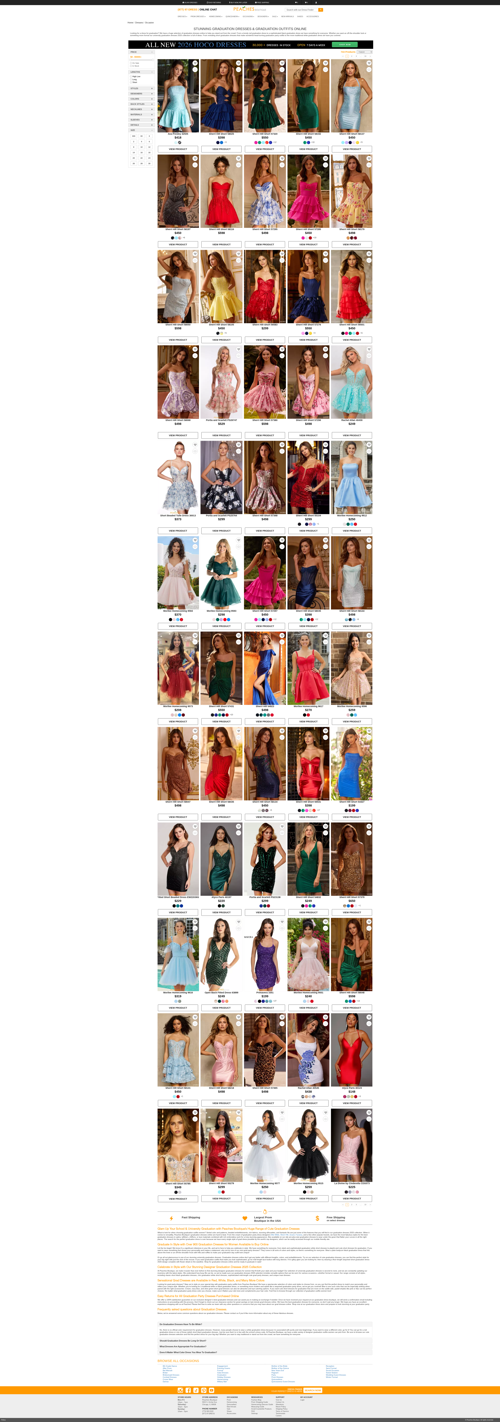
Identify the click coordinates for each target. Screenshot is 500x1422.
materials (136, 114)
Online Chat (208, 9)
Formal (220, 1370)
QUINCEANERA (232, 16)
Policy (3, 1420)
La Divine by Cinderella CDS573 (352, 1183)
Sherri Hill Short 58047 (177, 802)
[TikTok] (196, 1390)
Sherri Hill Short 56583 (264, 324)
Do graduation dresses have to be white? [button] (181, 1324)
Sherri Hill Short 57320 (264, 134)
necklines (136, 109)
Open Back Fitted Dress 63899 (221, 992)
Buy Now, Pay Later (238, 3)
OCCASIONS (248, 16)
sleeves (135, 120)
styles (134, 88)
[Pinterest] (203, 1390)
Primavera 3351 (265, 992)
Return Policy (281, 1407)
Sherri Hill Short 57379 (351, 897)
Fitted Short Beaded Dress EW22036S (178, 897)
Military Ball (222, 1382)
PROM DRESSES (197, 16)
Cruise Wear (168, 1379)
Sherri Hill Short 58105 (221, 324)
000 (133, 136)
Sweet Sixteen (332, 1373)
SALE (274, 16)
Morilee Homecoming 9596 (352, 706)
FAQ (253, 1411)
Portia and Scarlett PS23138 (264, 897)
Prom (229, 1400)
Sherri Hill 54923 (265, 706)
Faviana (299, 1235)
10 (141, 147)
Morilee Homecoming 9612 (352, 515)
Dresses (139, 23)
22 (141, 158)
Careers (279, 1416)
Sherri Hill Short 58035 (308, 611)
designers (136, 94)
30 (149, 163)
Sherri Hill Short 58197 (177, 229)
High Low (136, 76)
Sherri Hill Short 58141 (177, 1088)
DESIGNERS (263, 16)
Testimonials (280, 1413)
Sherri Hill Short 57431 (221, 706)
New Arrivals (287, 16)
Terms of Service (282, 1411)
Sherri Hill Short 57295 (264, 229)
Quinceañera (276, 1379)
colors (135, 99)
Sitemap (254, 1413)
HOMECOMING (215, 16)
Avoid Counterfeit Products (261, 1409)
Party (273, 1375)
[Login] (316, 2)
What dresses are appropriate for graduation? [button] (183, 1346)
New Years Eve (277, 1370)
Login (302, 1400)
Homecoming (222, 1379)
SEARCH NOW (313, 1390)
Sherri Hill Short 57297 (264, 611)
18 (149, 152)
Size (133, 130)
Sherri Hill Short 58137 (351, 134)
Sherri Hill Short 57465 (264, 1088)
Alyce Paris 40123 (352, 1088)
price (134, 52)
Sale (228, 1409)
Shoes (229, 1411)
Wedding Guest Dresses (336, 1375)
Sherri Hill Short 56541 (308, 802)
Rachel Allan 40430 (351, 420)
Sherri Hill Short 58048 (351, 992)
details (135, 125)
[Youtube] (211, 1390)
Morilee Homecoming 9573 (178, 706)
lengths (135, 72)
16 (141, 152)
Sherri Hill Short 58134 (264, 802)
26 (134, 163)
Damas (166, 1382)
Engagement (222, 1366)
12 (149, 147)
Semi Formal (331, 1368)
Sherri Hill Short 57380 (264, 420)
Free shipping (263, 3)
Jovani (292, 1235)
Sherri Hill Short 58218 (221, 1088)
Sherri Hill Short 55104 (308, 515)
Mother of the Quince (280, 1368)
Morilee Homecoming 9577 (265, 1183)
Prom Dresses (277, 1377)
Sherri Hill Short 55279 (221, 1183)
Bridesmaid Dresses (171, 1375)
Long (134, 79)
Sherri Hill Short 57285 (308, 229)
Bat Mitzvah (167, 1370)
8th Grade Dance (170, 1366)
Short (134, 82)
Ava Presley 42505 (178, 134)
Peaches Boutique (473, 1420)
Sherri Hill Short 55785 (177, 1183)
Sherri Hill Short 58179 (351, 229)
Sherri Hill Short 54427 (351, 802)
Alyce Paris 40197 (221, 897)
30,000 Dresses (190, 3)
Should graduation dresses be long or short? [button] (183, 1341)
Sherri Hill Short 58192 (308, 134)
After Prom (167, 1368)
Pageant (274, 1373)
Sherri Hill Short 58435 (221, 802)
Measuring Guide (257, 1407)
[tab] (265, 1324)
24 (149, 158)
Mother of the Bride (279, 1366)
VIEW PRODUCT (178, 149)
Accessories (231, 1413)
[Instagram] (180, 1390)
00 (141, 136)
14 (134, 152)
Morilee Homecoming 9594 (178, 611)
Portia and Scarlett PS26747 (221, 420)
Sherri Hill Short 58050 (177, 324)
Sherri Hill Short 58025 (221, 134)
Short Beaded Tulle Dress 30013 (178, 515)
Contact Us (280, 1402)
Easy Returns (214, 3)
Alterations (280, 1404)
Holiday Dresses (224, 1377)
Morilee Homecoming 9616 (178, 992)
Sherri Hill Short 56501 (351, 324)
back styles (137, 104)
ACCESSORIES (313, 16)
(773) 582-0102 (207, 1411)
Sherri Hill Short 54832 (308, 897)
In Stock (135, 66)
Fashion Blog (256, 1400)
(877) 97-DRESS (208, 1414)
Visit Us (279, 1400)
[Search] (320, 10)
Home (130, 23)
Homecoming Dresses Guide (262, 1404)
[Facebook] (188, 1390)
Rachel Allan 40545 (308, 1088)
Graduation (221, 1375)
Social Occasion (332, 1370)
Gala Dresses (222, 1373)
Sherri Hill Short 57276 (308, 324)
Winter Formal (332, 1377)
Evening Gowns (223, 1368)
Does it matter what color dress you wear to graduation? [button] (188, 1352)
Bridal (165, 1373)
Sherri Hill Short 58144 (351, 611)
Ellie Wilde (275, 1235)
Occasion (149, 23)
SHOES (300, 16)
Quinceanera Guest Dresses (283, 1382)
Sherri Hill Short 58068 (177, 420)
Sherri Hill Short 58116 (221, 229)
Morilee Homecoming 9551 (308, 992)
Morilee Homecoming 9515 (308, 1183)
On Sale (135, 63)
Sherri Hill (284, 1235)
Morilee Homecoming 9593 (221, 611)
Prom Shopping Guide (259, 1402)
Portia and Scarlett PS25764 (221, 515)
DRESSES (182, 16)
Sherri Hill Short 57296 (308, 420)
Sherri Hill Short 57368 (264, 515)
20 (134, 158)
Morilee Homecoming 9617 (308, 706)
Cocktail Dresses (170, 1377)
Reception (330, 1366)
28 (141, 163)
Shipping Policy (282, 1409)
